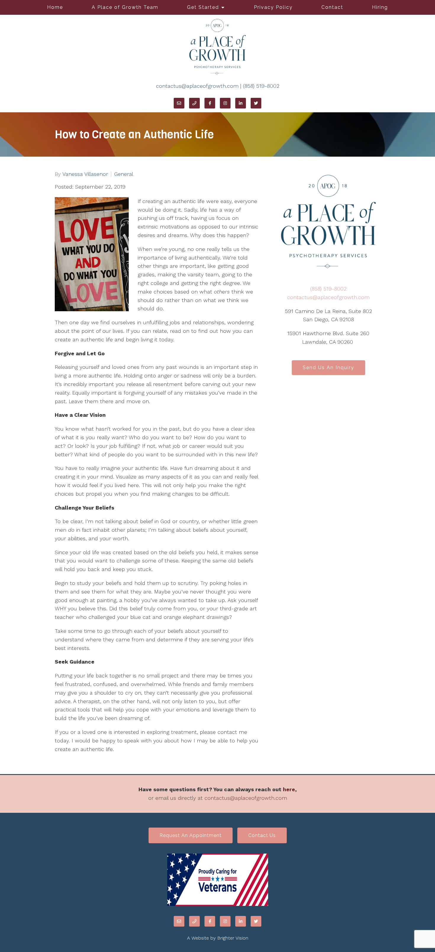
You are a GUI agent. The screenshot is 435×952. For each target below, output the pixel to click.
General (123, 174)
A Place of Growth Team (125, 7)
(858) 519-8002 (261, 86)
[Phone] (194, 103)
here (289, 789)
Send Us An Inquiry (328, 367)
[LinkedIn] (240, 103)
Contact (332, 7)
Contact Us (262, 835)
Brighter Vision (232, 938)
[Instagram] (225, 103)
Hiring (380, 7)
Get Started (203, 7)
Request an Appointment (191, 835)
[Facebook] (209, 103)
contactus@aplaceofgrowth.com (197, 86)
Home (55, 7)
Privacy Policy (273, 7)
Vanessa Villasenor (85, 174)
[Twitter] (256, 103)
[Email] (179, 103)
